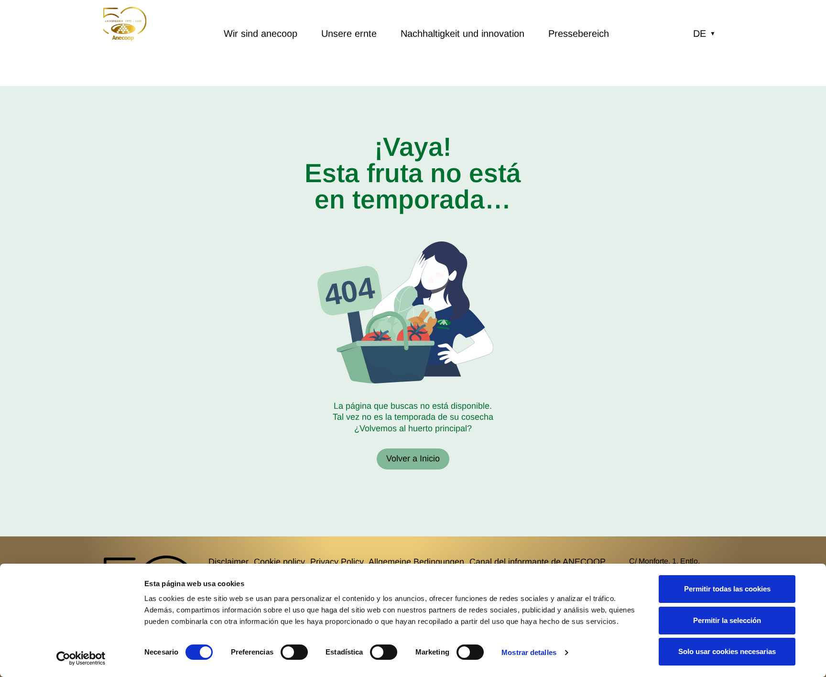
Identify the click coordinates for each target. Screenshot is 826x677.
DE (704, 33)
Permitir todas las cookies (727, 589)
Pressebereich (578, 33)
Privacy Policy (337, 562)
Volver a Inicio (413, 458)
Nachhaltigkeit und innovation (462, 33)
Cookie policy (279, 562)
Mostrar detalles (528, 652)
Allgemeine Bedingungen (416, 562)
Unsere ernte (349, 33)
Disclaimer (228, 562)
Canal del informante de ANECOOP (537, 562)
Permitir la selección (727, 620)
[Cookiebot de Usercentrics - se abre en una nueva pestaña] (81, 658)
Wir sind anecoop (260, 33)
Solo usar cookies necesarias (727, 651)
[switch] (294, 652)
